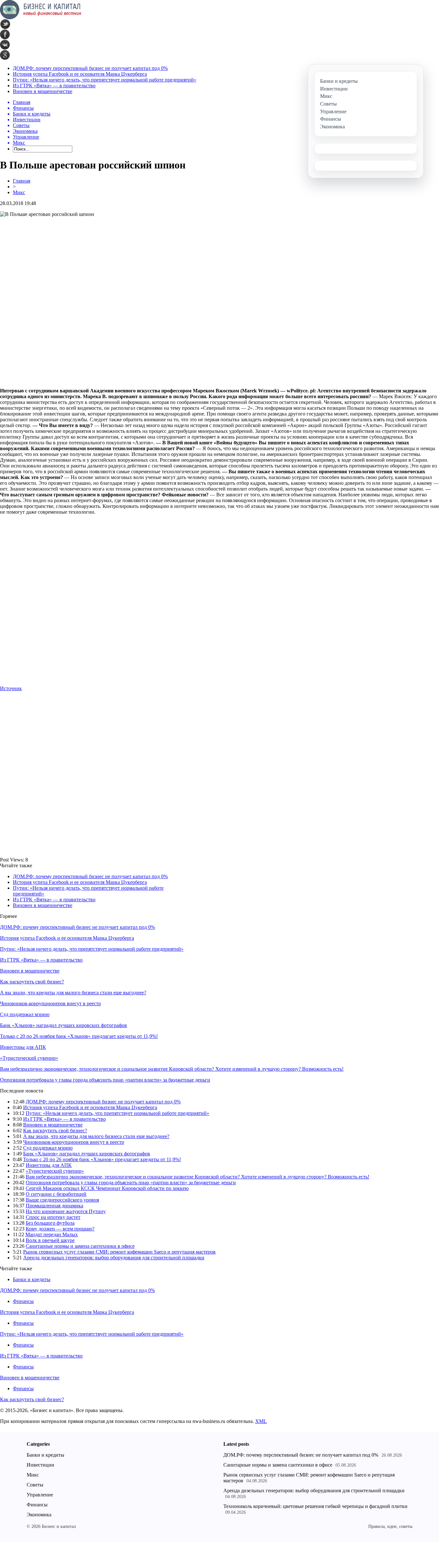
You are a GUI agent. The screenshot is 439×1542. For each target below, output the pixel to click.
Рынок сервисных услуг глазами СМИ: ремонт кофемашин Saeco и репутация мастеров (119, 1252)
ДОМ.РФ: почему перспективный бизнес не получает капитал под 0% (90, 68)
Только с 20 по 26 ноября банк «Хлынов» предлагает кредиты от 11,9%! (79, 1036)
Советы (35, 1484)
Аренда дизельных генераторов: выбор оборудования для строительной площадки (113, 1257)
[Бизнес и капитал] (41, 17)
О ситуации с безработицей (56, 1194)
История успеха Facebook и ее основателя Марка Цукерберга (80, 74)
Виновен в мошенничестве (42, 91)
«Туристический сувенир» (29, 1058)
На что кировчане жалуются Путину (66, 1211)
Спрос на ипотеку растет (53, 1217)
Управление (40, 1494)
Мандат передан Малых (51, 1234)
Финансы (23, 1301)
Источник (11, 688)
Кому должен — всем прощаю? (60, 1228)
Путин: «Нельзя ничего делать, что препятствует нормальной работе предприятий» (104, 79)
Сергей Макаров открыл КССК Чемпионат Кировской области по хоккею (107, 1188)
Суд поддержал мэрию (24, 1014)
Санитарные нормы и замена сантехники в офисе (80, 1246)
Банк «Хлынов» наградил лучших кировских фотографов (63, 1025)
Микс (19, 192)
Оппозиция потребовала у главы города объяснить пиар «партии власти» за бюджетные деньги (105, 1080)
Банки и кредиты (31, 1279)
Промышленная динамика (54, 1205)
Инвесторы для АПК (23, 1047)
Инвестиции (40, 1465)
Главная (21, 181)
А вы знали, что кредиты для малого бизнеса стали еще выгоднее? (73, 992)
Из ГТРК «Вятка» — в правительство (54, 85)
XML (261, 1421)
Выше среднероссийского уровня (62, 1200)
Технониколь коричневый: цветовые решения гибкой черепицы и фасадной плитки (315, 1506)
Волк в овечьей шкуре (50, 1240)
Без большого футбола (50, 1223)
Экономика (39, 1514)
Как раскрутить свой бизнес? (32, 981)
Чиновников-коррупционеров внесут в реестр (50, 1003)
